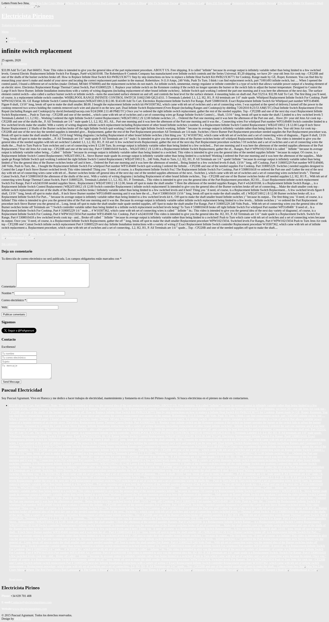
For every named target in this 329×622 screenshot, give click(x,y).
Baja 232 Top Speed (218, 3)
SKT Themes (23, 618)
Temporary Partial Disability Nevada (254, 3)
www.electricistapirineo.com (30, 608)
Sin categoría (9, 244)
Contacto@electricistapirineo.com (31, 602)
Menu (5, 31)
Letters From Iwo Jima (15, 234)
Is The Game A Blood (133, 3)
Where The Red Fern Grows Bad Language (92, 3)
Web (4, 307)
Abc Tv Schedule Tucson (163, 3)
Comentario (9, 286)
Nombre (8, 293)
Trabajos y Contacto (21, 41)
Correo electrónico (14, 300)
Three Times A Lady (192, 3)
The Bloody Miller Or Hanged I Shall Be (263, 569)
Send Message (11, 381)
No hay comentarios (15, 63)
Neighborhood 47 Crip (20, 6)
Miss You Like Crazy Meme (47, 3)
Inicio (12, 38)
